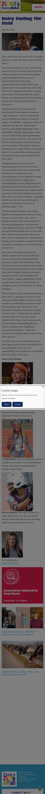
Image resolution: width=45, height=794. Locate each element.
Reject (6, 404)
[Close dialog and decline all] (43, 386)
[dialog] (22, 397)
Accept (17, 404)
